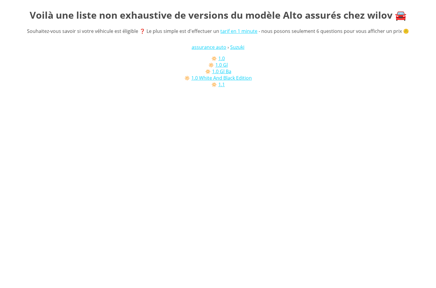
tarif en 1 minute (238, 31)
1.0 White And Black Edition (221, 78)
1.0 (221, 58)
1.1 (221, 84)
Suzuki (237, 47)
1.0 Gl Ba (221, 71)
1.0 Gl (221, 65)
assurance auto (209, 47)
